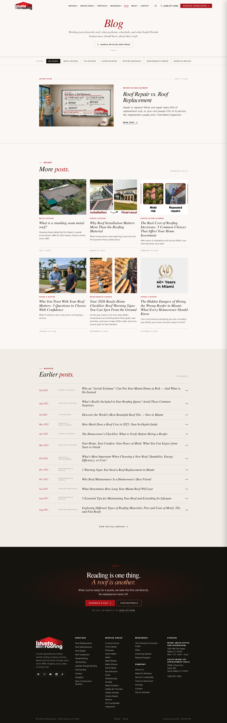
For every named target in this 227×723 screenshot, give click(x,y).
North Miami (110, 668)
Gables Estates (112, 692)
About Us (139, 669)
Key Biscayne (111, 671)
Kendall (108, 682)
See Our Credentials (144, 677)
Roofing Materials (132, 61)
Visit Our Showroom (144, 681)
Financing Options (143, 654)
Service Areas (87, 6)
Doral (107, 675)
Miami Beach (111, 661)
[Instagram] (44, 674)
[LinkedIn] (56, 674)
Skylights (79, 677)
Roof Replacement (83, 643)
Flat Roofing (80, 670)
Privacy (117, 719)
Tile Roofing (90, 61)
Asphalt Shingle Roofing (86, 666)
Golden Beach (111, 696)
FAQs (137, 650)
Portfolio (102, 6)
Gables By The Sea (113, 689)
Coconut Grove (112, 643)
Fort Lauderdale (112, 703)
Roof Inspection (82, 654)
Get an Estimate (142, 692)
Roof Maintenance (83, 647)
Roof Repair (80, 651)
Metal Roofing (71, 61)
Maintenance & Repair (157, 61)
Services (73, 6)
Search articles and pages (115, 44)
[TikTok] (62, 674)
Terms (125, 719)
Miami (107, 657)
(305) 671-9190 (127, 610)
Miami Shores (111, 664)
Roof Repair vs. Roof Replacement (145, 97)
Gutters (78, 673)
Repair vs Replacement (185, 61)
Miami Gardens (112, 685)
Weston (108, 699)
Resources (116, 6)
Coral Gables (111, 647)
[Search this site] (155, 5)
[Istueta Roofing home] (23, 6)
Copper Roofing (109, 61)
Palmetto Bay (111, 678)
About (134, 6)
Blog (126, 6)
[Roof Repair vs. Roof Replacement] (76, 105)
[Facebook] (38, 674)
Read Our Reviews (143, 673)
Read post (130, 122)
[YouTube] (50, 674)
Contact (145, 6)
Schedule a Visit (100, 603)
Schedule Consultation (196, 6)
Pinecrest (109, 650)
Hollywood (110, 707)
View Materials (129, 603)
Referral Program (142, 657)
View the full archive (113, 527)
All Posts (53, 61)
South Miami (110, 654)
